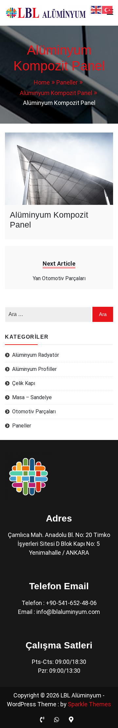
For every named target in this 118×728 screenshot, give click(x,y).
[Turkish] (107, 9)
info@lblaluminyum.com (68, 611)
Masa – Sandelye (32, 397)
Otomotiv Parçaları (34, 411)
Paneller (21, 426)
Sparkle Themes (89, 704)
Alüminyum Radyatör (35, 355)
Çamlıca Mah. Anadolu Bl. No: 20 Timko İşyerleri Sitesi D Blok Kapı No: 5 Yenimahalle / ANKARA (59, 543)
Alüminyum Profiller (34, 369)
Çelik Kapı (23, 383)
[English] (96, 9)
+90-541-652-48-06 (71, 602)
